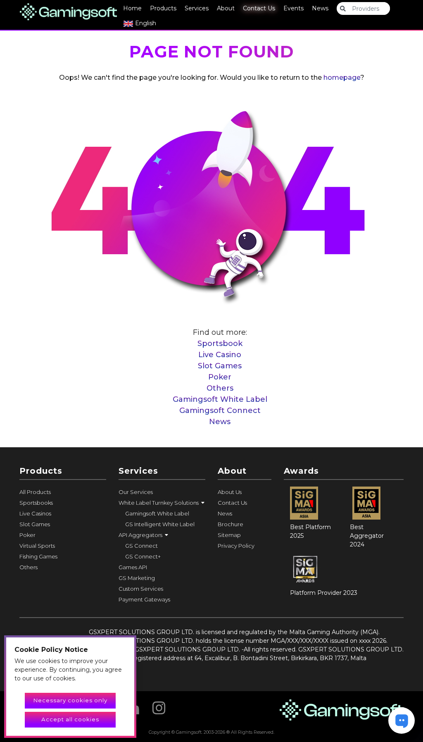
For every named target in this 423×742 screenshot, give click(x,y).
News (320, 8)
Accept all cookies (70, 719)
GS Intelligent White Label (160, 524)
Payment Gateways (144, 599)
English (144, 23)
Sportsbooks (36, 502)
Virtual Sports (37, 545)
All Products (35, 492)
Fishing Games (38, 556)
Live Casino (219, 354)
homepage (341, 77)
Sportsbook (219, 343)
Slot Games (220, 365)
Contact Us (259, 8)
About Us (230, 492)
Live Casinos (35, 513)
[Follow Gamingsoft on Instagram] (159, 705)
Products (163, 8)
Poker (219, 377)
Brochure (230, 524)
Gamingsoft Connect (220, 410)
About (226, 8)
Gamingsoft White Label (220, 399)
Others (220, 388)
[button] (162, 502)
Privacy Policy (236, 545)
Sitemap (229, 535)
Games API (133, 567)
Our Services (136, 492)
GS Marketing (137, 578)
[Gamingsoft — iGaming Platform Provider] (68, 11)
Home (132, 8)
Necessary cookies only (70, 700)
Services (197, 8)
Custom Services (141, 588)
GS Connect (141, 545)
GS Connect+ (143, 556)
